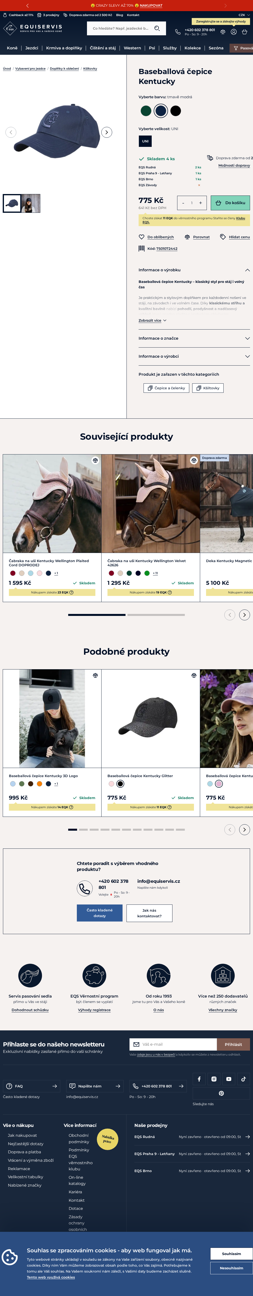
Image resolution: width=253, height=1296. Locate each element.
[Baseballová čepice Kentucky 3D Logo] (52, 718)
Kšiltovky (90, 68)
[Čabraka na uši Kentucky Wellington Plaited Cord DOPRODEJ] (52, 503)
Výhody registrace (94, 1010)
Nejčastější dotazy (25, 1143)
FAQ (19, 1086)
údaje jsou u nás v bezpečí (156, 1054)
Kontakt (133, 15)
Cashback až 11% (21, 15)
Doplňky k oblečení (64, 68)
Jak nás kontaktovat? (149, 913)
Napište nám (90, 1086)
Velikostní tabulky (25, 1177)
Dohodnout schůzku (30, 1010)
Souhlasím (231, 1254)
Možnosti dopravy (234, 165)
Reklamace (19, 1168)
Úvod (7, 68)
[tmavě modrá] (161, 111)
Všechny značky (223, 1010)
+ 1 (56, 573)
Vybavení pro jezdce (30, 68)
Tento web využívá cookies (51, 1277)
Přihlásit (233, 1044)
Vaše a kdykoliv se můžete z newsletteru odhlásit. (185, 1054)
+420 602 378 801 (157, 1086)
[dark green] (146, 111)
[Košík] (244, 32)
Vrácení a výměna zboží (31, 1160)
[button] (27, 6)
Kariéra (75, 1192)
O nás (158, 1010)
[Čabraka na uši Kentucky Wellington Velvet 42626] (151, 503)
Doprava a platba (24, 1152)
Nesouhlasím (231, 1268)
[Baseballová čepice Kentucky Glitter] (151, 718)
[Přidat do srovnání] (95, 460)
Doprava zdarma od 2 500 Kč (90, 15)
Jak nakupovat (22, 1135)
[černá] (176, 111)
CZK (242, 15)
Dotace (76, 1208)
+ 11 (155, 573)
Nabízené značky (25, 1185)
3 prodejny (51, 15)
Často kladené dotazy (100, 913)
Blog (119, 15)
